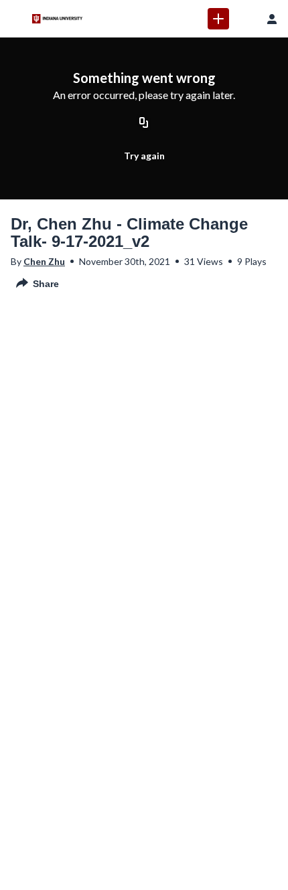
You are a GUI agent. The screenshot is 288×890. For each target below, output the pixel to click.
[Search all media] (245, 18)
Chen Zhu (44, 261)
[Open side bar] (16, 18)
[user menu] (272, 18)
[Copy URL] (144, 124)
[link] (218, 18)
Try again (144, 155)
